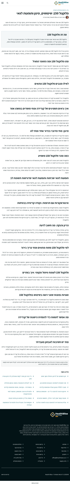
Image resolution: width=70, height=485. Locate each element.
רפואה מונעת (18, 454)
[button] (7, 3)
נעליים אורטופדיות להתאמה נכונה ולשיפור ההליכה (51, 402)
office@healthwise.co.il (59, 458)
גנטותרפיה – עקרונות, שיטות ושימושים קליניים (18, 387)
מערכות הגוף (18, 448)
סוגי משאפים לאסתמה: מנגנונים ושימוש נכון (53, 383)
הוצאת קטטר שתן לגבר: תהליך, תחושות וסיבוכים (51, 398)
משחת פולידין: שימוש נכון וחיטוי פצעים (20, 398)
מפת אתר (63, 451)
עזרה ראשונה (18, 451)
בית (68, 10)
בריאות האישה (39, 444)
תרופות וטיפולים (17, 461)
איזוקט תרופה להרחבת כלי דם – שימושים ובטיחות (51, 391)
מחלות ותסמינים (17, 444)
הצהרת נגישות (35, 483)
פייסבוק (64, 454)
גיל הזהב (40, 458)
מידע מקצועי (63, 461)
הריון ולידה (40, 461)
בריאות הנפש (39, 451)
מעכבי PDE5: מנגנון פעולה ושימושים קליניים (53, 387)
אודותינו (64, 444)
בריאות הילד (40, 448)
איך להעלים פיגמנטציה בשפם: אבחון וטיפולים (18, 383)
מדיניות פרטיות (5, 474)
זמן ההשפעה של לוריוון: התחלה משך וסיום (53, 376)
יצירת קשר (63, 448)
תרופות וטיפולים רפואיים (59, 10)
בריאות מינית (39, 454)
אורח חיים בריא (18, 458)
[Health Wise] (61, 3)
